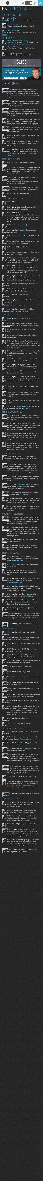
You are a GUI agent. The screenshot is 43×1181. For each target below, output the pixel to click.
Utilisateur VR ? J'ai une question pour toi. (20, 47)
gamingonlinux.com (22, 608)
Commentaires (13, 15)
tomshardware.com (34, 325)
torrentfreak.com (33, 190)
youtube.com (22, 225)
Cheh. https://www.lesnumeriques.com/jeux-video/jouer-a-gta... (24, 20)
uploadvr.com (21, 484)
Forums (8, 37)
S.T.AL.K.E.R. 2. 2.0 (12, 24)
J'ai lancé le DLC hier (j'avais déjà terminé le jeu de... (21, 26)
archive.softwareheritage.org (15, 182)
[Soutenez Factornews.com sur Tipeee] (21, 79)
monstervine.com (17, 561)
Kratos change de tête (13, 30)
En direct (11, 9)
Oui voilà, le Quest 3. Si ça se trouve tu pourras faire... (21, 48)
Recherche (23, 3)
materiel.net (32, 743)
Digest (29, 9)
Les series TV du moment (14, 53)
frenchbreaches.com (26, 739)
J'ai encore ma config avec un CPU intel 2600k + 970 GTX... (23, 42)
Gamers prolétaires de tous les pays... (18, 41)
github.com (31, 596)
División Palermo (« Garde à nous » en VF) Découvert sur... (23, 55)
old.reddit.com (24, 406)
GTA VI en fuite (11, 18)
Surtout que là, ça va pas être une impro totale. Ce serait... (22, 32)
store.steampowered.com (14, 582)
